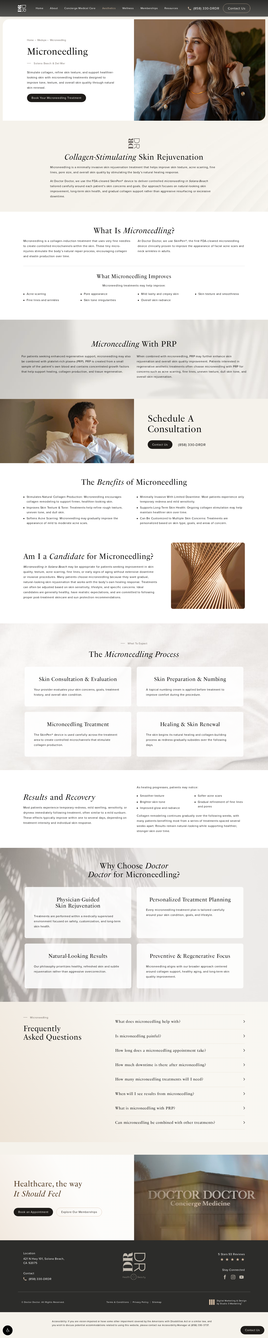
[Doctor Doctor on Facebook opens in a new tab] (225, 1277)
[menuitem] (39, 8)
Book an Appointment (33, 1212)
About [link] (54, 8)
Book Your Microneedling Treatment (56, 98)
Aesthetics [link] (109, 8)
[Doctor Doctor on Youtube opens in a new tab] (241, 1277)
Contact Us (236, 8)
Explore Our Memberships (79, 1212)
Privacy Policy (141, 1302)
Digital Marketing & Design (232, 1302)
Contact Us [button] (252, 1330)
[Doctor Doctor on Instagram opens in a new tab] (233, 1277)
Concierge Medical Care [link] (80, 8)
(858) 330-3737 (200, 1325)
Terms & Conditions (117, 1302)
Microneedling (58, 40)
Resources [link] (171, 8)
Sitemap (157, 1302)
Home (30, 40)
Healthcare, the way (48, 1188)
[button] (8, 1330)
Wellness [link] (128, 8)
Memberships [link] (149, 8)
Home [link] (39, 8)
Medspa (41, 40)
